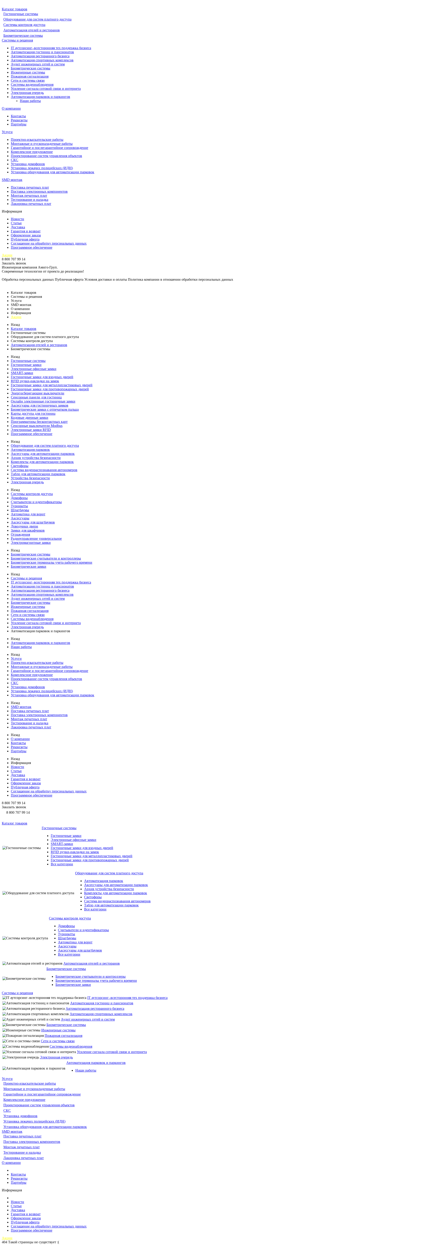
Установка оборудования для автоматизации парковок (52, 172)
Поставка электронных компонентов (39, 191)
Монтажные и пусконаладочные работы (42, 144)
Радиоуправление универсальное (36, 538)
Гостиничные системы (20, 14)
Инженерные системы (28, 72)
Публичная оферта (25, 239)
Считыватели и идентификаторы (36, 502)
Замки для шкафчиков (28, 530)
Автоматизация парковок (30, 450)
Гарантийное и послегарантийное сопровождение (49, 148)
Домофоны (19, 498)
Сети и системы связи (28, 80)
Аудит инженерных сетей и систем (38, 64)
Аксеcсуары (20, 518)
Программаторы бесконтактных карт (39, 422)
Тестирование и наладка (29, 199)
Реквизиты (19, 120)
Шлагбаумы (20, 510)
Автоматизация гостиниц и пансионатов (42, 52)
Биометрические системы (23, 35)
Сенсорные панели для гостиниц (36, 397)
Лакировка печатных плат (31, 204)
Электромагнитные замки (31, 542)
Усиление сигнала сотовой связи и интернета (46, 88)
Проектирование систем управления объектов (46, 156)
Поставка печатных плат (30, 187)
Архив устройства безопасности (36, 458)
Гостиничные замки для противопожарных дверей (50, 389)
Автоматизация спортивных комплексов (42, 60)
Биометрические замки (28, 566)
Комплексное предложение (32, 152)
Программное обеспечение (31, 247)
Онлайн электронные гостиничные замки (43, 401)
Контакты (18, 116)
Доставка (18, 227)
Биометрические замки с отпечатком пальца (45, 409)
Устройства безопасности (30, 478)
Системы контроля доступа (24, 25)
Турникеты (19, 506)
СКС (14, 160)
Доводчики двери (24, 526)
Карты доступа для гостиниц (33, 413)
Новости (17, 219)
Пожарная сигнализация (29, 76)
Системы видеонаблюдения (32, 84)
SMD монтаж (12, 180)
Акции (7, 255)
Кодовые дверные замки (29, 417)
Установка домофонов (28, 164)
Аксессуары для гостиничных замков (39, 405)
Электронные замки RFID (31, 430)
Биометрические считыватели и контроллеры (46, 558)
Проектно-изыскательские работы (37, 139)
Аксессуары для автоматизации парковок (43, 454)
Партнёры (18, 124)
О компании (11, 108)
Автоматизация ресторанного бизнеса (40, 56)
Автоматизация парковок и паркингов (40, 97)
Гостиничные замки (26, 365)
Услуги (7, 132)
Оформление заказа (26, 235)
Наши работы (30, 101)
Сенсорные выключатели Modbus (36, 426)
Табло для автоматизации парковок (38, 474)
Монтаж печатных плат (29, 195)
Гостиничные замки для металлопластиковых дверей (51, 385)
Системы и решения (17, 40)
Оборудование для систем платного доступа (37, 19)
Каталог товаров (14, 9)
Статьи (16, 223)
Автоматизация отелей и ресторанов (31, 30)
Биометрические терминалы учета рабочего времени (51, 562)
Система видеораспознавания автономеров (44, 470)
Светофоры (19, 466)
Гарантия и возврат (26, 231)
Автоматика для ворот (28, 514)
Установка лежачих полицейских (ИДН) (42, 168)
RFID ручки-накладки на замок (35, 381)
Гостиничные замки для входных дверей (42, 377)
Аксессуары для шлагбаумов (33, 522)
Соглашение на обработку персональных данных (49, 243)
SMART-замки (22, 373)
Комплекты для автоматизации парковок (42, 462)
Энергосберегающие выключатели (37, 393)
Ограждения (20, 534)
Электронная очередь (27, 93)
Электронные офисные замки (33, 369)
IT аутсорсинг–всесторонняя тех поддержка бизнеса (51, 48)
